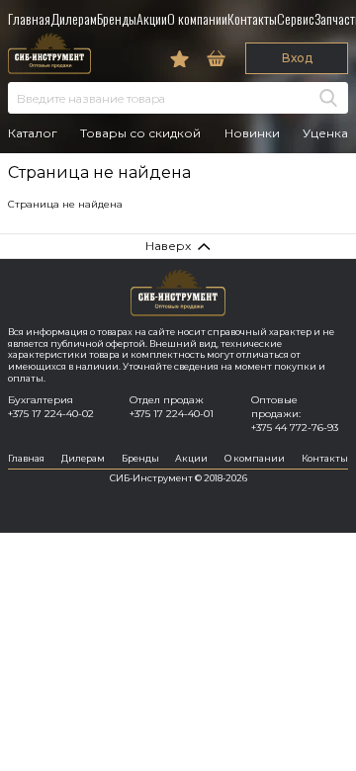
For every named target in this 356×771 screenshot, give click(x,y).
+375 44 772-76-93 (294, 427)
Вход (297, 57)
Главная (29, 18)
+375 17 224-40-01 (172, 413)
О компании (197, 18)
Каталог (32, 133)
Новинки (252, 133)
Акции (151, 18)
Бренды (116, 18)
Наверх (168, 245)
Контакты (252, 18)
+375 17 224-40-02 (51, 413)
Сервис (295, 18)
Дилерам (73, 18)
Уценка (325, 133)
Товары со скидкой (140, 133)
